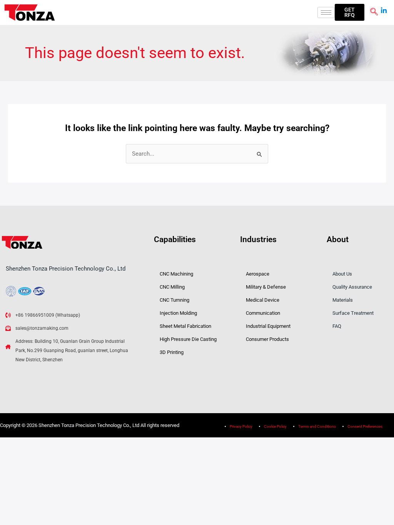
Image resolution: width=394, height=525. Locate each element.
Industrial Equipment (268, 326)
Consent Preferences (364, 426)
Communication (263, 313)
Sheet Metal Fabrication (185, 326)
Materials (342, 300)
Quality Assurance (352, 287)
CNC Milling (172, 287)
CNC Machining (176, 274)
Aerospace (257, 274)
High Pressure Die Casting (188, 339)
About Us (342, 274)
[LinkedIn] (384, 8)
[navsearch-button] (374, 12)
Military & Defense (266, 287)
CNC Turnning (174, 300)
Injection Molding (178, 313)
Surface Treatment (353, 313)
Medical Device (262, 300)
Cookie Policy (275, 426)
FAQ (336, 326)
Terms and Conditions (317, 426)
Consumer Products (267, 339)
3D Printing (172, 352)
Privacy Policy (241, 426)
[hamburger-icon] (326, 12)
